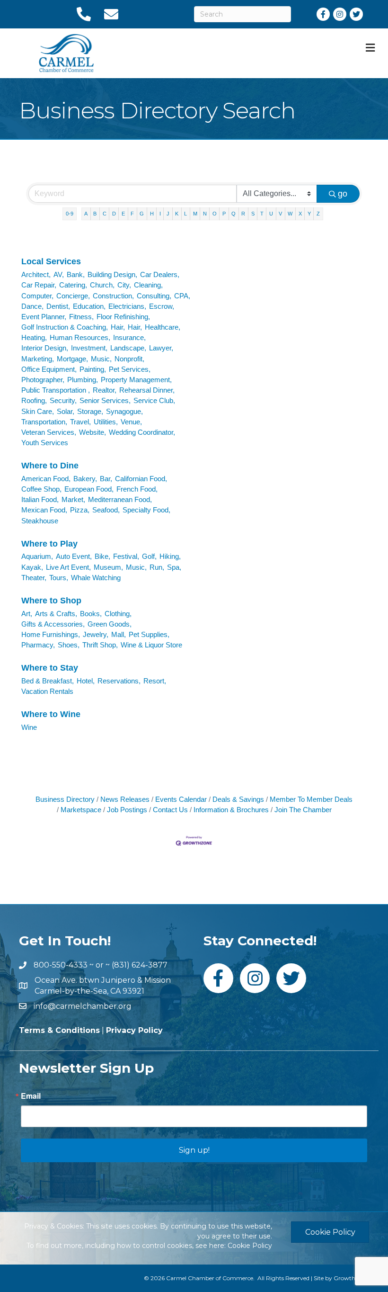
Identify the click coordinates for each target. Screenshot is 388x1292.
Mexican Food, (44, 510)
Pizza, (79, 510)
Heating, (34, 337)
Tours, (58, 578)
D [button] (114, 213)
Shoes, (68, 645)
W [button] (290, 213)
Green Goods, (110, 624)
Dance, (32, 306)
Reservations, (119, 681)
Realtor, (104, 390)
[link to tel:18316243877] (83, 14)
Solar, (65, 411)
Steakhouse (39, 521)
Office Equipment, (49, 369)
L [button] (185, 213)
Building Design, (112, 274)
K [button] (176, 213)
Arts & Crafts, (56, 614)
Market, (73, 499)
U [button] (271, 213)
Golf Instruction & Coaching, (64, 327)
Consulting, (154, 296)
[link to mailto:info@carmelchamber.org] (110, 14)
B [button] (95, 213)
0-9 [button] (69, 213)
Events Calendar (181, 799)
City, (124, 285)
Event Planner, (43, 317)
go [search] (342, 193)
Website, (92, 432)
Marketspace (81, 810)
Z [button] (318, 213)
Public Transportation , (55, 390)
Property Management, (136, 380)
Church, (102, 285)
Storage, (90, 411)
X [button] (300, 213)
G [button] (142, 213)
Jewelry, (95, 634)
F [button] (132, 213)
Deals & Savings (238, 799)
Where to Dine (50, 465)
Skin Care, (37, 411)
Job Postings (127, 810)
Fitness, (81, 317)
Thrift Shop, (100, 645)
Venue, (131, 422)
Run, (157, 567)
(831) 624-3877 (140, 964)
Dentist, (58, 306)
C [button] (104, 213)
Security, (63, 400)
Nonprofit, (129, 359)
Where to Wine (50, 714)
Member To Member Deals (311, 799)
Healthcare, (162, 327)
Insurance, (129, 337)
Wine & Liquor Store (151, 645)
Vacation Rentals (47, 691)
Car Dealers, (159, 274)
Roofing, (34, 400)
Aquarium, (37, 556)
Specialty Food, (146, 510)
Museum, (108, 567)
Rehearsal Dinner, (147, 390)
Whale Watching (96, 578)
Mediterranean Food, (120, 499)
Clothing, (118, 614)
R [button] (243, 213)
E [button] (123, 213)
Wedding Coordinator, (142, 432)
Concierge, (73, 296)
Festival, (126, 556)
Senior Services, (105, 400)
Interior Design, (44, 348)
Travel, (80, 422)
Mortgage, (72, 359)
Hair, (118, 327)
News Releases (125, 799)
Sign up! (194, 1150)
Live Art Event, (68, 567)
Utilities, (106, 422)
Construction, (113, 296)
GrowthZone (351, 1278)
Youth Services (44, 443)
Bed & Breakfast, (47, 681)
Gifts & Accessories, (53, 624)
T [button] (262, 213)
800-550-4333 (61, 964)
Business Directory (65, 799)
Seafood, (106, 510)
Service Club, (154, 400)
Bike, (102, 556)
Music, (101, 359)
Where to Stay (49, 668)
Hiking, (170, 556)
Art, (26, 614)
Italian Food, (40, 499)
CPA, (182, 296)
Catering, (73, 285)
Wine (29, 727)
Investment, (89, 348)
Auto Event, (74, 556)
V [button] (280, 213)
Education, (89, 306)
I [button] (160, 213)
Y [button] (309, 213)
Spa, (174, 567)
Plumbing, (82, 380)
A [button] (86, 213)
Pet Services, (129, 369)
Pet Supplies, (149, 634)
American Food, (46, 479)
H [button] (152, 213)
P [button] (224, 213)
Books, (91, 614)
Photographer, (42, 380)
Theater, (33, 578)
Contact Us (170, 810)
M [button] (195, 213)
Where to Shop (51, 600)
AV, (58, 274)
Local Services (51, 261)
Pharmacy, (38, 645)
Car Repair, (38, 285)
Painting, (92, 369)
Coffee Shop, (41, 489)
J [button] (168, 213)
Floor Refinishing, (123, 317)
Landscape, (128, 348)
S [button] (253, 213)
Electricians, (127, 306)
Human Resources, (80, 337)
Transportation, (44, 422)
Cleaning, (148, 285)
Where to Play (49, 543)
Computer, (37, 296)
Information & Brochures (231, 810)
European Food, (89, 489)
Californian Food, (141, 479)
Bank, (76, 274)
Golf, (149, 556)
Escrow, (161, 306)
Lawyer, (161, 348)
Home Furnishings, (50, 634)
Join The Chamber (303, 810)
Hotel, (86, 681)
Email (31, 1096)
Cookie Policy (250, 1245)
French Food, (137, 489)
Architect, (36, 274)
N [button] (205, 213)
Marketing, (37, 359)
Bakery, (85, 479)
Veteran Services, (48, 432)
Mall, (118, 634)
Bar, (106, 479)
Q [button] (233, 213)
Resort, (154, 681)
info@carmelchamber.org (83, 1006)
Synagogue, (124, 411)
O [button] (214, 213)
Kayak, (32, 567)
